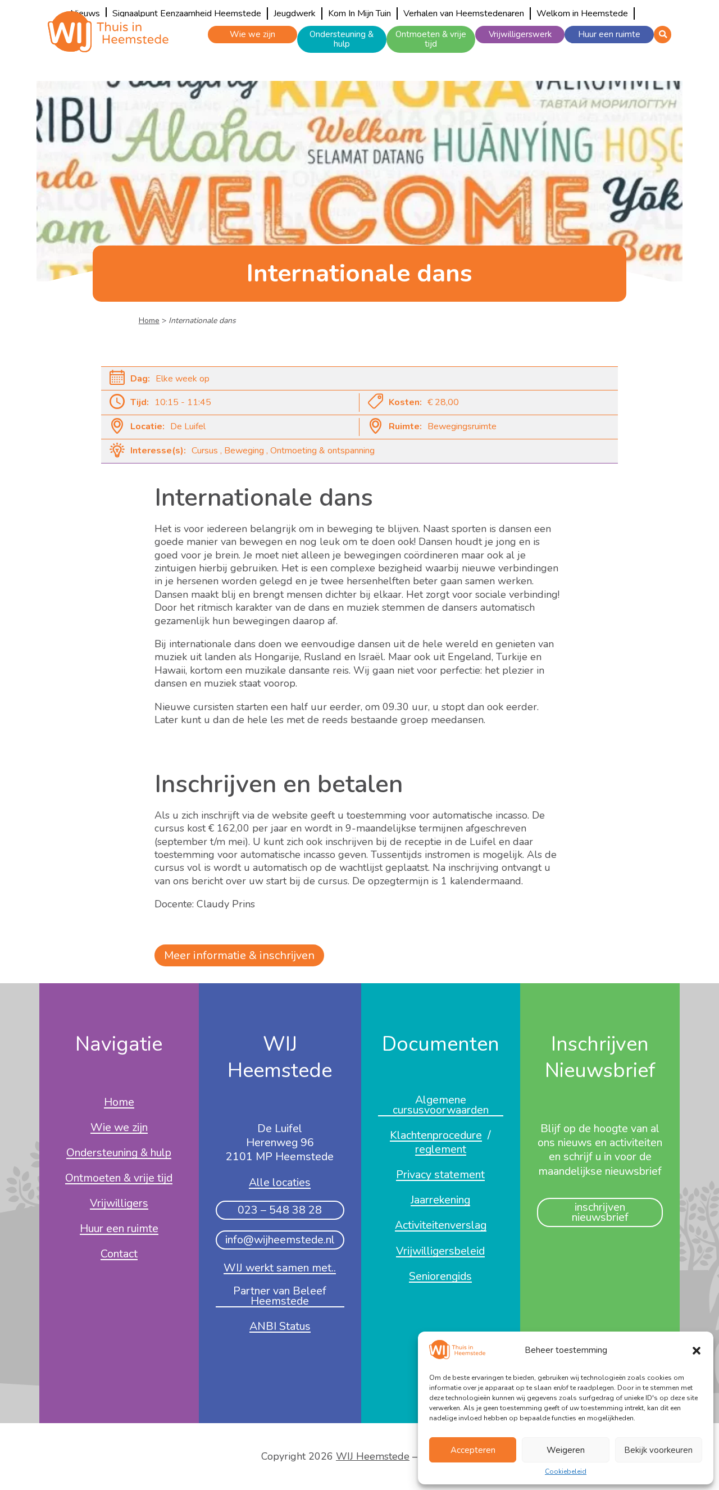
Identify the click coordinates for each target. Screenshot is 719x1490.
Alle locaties (280, 1183)
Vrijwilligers (119, 1204)
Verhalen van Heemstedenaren (463, 13)
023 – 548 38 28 (280, 1210)
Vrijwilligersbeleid (440, 1251)
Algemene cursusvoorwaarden (441, 1105)
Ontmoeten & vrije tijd (430, 39)
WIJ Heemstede (372, 1456)
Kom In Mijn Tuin (359, 13)
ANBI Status (280, 1327)
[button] (696, 1350)
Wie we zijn (252, 34)
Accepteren (472, 1450)
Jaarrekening (440, 1200)
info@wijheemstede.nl (280, 1239)
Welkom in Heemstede (582, 13)
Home (149, 320)
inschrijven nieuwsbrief (600, 1212)
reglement (440, 1150)
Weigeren (566, 1450)
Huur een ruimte (609, 34)
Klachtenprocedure (436, 1136)
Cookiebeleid (565, 1472)
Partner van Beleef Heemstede (279, 1296)
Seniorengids (440, 1277)
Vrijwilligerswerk (520, 34)
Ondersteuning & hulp (342, 39)
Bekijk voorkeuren (658, 1450)
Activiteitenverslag (440, 1226)
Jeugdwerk (295, 13)
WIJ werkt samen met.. (280, 1268)
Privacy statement (440, 1175)
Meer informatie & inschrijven (239, 955)
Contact (119, 1254)
